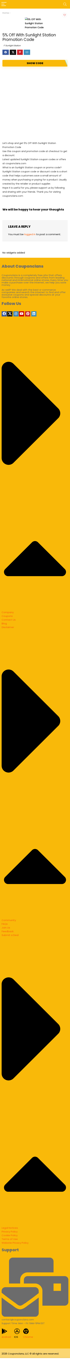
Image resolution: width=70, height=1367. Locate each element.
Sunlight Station (13, 45)
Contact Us (9, 619)
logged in (29, 234)
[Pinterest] (27, 313)
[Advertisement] (35, 104)
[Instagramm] (16, 313)
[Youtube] (21, 313)
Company (8, 612)
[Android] (4, 1331)
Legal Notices (10, 1228)
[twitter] (9, 313)
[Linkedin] (33, 313)
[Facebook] (4, 313)
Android (6, 1337)
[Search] (65, 4)
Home (5, 13)
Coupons (7, 616)
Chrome (28, 1337)
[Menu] (4, 4)
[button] (35, 469)
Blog (4, 623)
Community (9, 920)
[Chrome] (26, 1331)
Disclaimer (8, 627)
